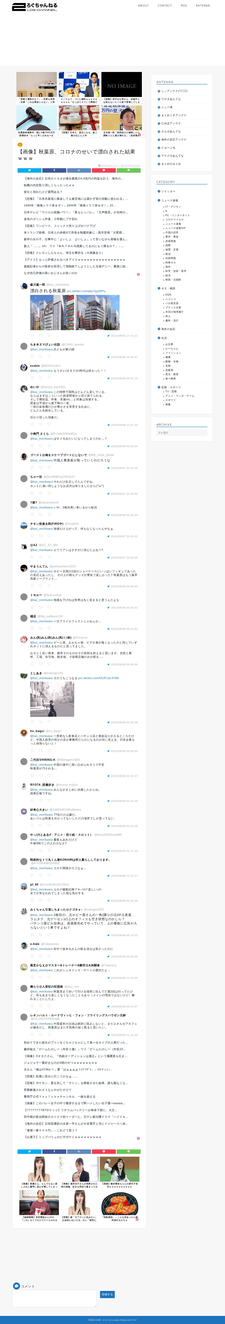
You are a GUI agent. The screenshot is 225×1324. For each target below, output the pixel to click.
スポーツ (170, 400)
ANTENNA (203, 5)
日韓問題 (170, 258)
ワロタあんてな (171, 98)
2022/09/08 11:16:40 (124, 1035)
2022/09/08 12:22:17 (124, 875)
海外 (168, 267)
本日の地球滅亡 (174, 312)
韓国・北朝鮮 (173, 279)
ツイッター (168, 191)
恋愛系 (169, 370)
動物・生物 (172, 361)
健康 (168, 357)
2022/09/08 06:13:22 (124, 935)
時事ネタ (170, 262)
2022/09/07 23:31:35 (124, 468)
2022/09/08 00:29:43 (124, 515)
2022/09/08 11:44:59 (124, 977)
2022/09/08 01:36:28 (124, 722)
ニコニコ (170, 299)
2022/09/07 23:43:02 (124, 536)
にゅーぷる (168, 147)
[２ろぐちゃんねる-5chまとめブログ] (35, 11)
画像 (168, 404)
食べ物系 (170, 378)
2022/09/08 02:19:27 (124, 776)
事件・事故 (172, 236)
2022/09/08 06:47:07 (124, 1006)
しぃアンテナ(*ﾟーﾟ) (174, 90)
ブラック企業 (173, 307)
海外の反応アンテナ (174, 139)
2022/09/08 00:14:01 (124, 629)
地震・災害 (172, 249)
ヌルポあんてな (171, 131)
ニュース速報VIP (175, 228)
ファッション (173, 353)
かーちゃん (172, 348)
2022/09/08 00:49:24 (124, 446)
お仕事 (169, 344)
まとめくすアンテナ (174, 115)
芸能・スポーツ (171, 387)
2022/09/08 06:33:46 (124, 900)
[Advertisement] (112, 41)
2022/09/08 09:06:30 (124, 956)
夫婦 (168, 365)
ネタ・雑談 (168, 288)
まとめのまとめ (171, 163)
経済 (168, 275)
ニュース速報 (169, 200)
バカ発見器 (172, 303)
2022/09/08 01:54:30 (124, 826)
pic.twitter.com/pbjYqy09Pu (86, 291)
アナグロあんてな (172, 155)
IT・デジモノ (173, 206)
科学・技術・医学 (176, 271)
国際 (168, 245)
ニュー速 (167, 107)
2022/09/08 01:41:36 (124, 801)
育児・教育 (172, 374)
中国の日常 (172, 232)
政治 (168, 254)
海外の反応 (168, 328)
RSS (184, 5)
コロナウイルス (174, 219)
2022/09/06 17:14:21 (124, 335)
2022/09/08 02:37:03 (124, 851)
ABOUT (143, 5)
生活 (164, 337)
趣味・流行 (172, 320)
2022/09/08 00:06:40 (124, 586)
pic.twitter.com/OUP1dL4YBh (98, 678)
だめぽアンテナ (171, 123)
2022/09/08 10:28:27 (124, 357)
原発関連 (170, 241)
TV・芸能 (171, 391)
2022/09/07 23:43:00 (124, 557)
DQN (168, 294)
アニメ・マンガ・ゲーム (179, 396)
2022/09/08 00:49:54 (124, 751)
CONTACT (165, 5)
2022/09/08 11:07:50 (124, 425)
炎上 (168, 316)
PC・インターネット (177, 215)
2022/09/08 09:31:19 (124, 378)
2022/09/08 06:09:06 (124, 664)
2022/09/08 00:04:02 (124, 607)
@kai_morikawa (41, 349)
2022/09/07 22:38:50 (124, 493)
